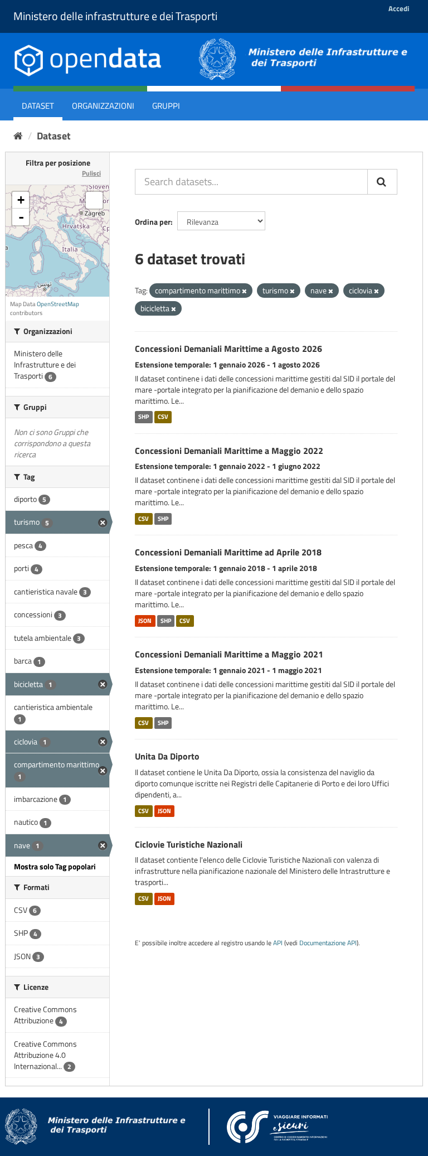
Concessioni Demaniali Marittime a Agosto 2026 (228, 348)
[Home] (18, 135)
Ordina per (153, 222)
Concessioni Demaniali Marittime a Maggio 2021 (229, 654)
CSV (163, 417)
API (278, 943)
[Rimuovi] (244, 291)
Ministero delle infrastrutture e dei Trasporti (115, 16)
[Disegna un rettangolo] (94, 200)
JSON (145, 620)
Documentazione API (328, 943)
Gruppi (166, 105)
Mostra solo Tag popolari (55, 866)
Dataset (38, 105)
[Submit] (382, 182)
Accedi (398, 8)
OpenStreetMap (58, 303)
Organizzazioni (103, 105)
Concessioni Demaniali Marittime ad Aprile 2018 (228, 552)
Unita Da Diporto (167, 756)
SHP (143, 417)
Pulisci (91, 173)
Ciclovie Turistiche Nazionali (188, 844)
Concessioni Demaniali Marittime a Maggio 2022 (229, 450)
